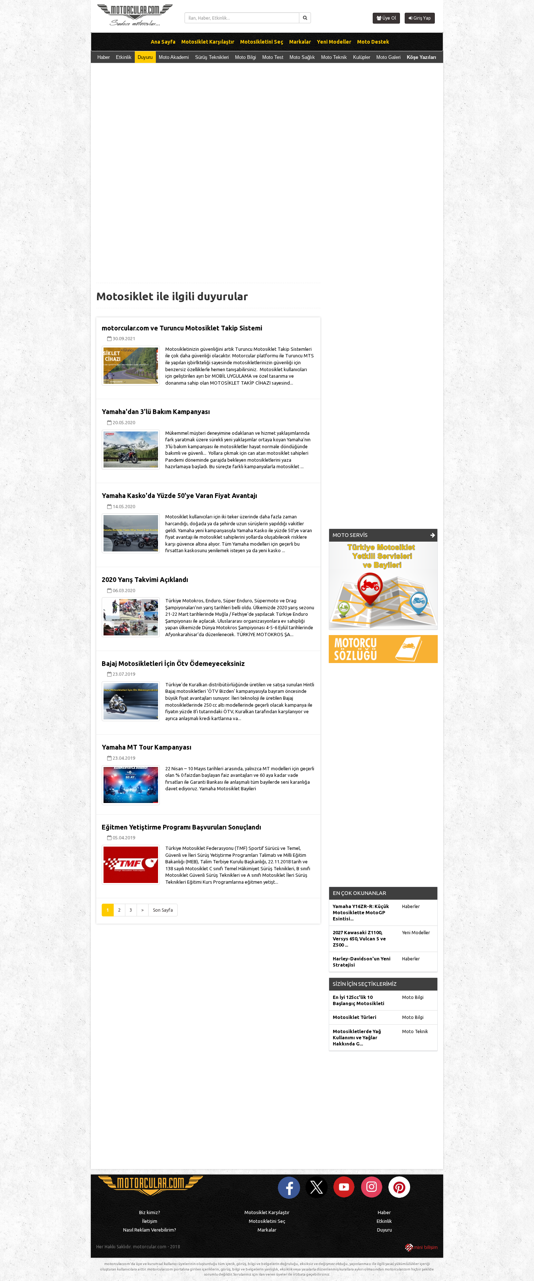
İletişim (149, 1221)
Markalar (267, 1229)
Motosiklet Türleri (354, 1017)
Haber (103, 57)
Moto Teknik (334, 57)
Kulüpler (361, 57)
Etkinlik (124, 57)
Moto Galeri (388, 57)
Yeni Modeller (416, 932)
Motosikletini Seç (267, 1221)
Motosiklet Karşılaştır (267, 1212)
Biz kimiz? (149, 1212)
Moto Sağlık (302, 57)
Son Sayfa (163, 910)
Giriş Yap (421, 18)
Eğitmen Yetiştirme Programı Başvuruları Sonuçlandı (181, 827)
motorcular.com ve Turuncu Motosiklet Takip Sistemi (182, 328)
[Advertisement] (267, 125)
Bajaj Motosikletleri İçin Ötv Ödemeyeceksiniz (173, 663)
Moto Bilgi (245, 57)
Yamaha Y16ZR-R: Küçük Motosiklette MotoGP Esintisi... (361, 912)
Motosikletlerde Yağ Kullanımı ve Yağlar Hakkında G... (357, 1037)
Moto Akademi (174, 57)
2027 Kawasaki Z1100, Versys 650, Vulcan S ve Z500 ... (359, 938)
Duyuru (145, 57)
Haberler (411, 906)
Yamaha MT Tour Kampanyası (146, 747)
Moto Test (272, 57)
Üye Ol (388, 18)
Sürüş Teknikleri (212, 57)
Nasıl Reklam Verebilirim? (149, 1229)
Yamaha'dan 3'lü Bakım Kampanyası (156, 411)
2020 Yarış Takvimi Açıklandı (145, 579)
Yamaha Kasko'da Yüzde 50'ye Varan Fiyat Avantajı (179, 495)
